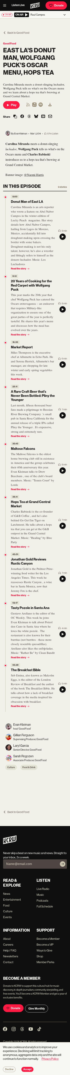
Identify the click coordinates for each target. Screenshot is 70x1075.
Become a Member (48, 938)
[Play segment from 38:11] (5, 497)
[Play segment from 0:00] (5, 197)
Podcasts (42, 900)
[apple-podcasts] (34, 106)
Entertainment (12, 899)
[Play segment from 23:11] (5, 387)
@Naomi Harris (34, 175)
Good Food (9, 43)
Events (7, 917)
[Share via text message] (43, 116)
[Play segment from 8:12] (5, 276)
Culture (11, 767)
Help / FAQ (9, 950)
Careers (8, 944)
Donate (59, 5)
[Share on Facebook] (22, 116)
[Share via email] (50, 117)
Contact (8, 962)
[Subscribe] (62, 864)
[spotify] (40, 106)
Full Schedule (45, 906)
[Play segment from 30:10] (5, 444)
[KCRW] (10, 843)
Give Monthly (36, 1008)
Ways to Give (44, 950)
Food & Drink (29, 767)
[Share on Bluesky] (36, 116)
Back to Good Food (18, 32)
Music (40, 894)
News (6, 893)
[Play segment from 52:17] (5, 603)
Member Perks (45, 962)
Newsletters (10, 956)
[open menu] (6, 5)
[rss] (28, 106)
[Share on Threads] (29, 116)
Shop (40, 956)
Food (6, 905)
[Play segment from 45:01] (5, 554)
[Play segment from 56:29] (5, 665)
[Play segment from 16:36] (5, 342)
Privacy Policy (50, 1058)
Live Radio (43, 889)
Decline (9, 1069)
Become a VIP (45, 944)
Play (13, 105)
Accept (27, 1069)
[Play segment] (63, 237)
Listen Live (18, 5)
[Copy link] (15, 117)
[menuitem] (50, 105)
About (7, 938)
